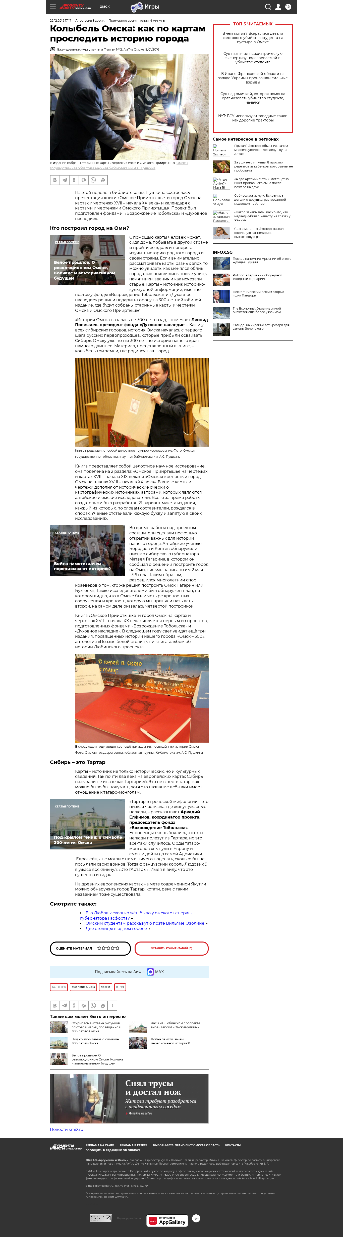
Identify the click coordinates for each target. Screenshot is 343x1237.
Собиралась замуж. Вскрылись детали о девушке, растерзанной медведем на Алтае (260, 199)
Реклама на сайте (100, 1145)
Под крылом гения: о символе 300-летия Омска (95, 1041)
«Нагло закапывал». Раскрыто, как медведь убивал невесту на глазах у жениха (262, 216)
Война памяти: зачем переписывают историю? (170, 1041)
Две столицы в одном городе (116, 928)
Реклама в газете (133, 1145)
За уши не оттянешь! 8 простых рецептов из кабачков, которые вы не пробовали (263, 166)
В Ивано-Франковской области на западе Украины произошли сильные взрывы (253, 78)
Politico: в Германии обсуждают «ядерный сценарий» (257, 277)
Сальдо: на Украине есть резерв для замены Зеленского (261, 326)
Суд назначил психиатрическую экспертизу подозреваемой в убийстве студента (252, 58)
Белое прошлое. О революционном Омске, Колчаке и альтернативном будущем (97, 1059)
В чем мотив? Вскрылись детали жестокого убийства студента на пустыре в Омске (252, 37)
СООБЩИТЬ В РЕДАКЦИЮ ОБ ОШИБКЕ (113, 1150)
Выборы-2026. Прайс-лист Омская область (186, 1145)
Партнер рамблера (129, 1218)
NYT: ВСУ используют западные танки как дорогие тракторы (253, 118)
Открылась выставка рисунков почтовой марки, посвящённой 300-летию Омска (96, 1027)
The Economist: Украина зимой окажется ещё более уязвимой (257, 310)
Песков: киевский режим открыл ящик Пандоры (258, 293)
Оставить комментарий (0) (171, 948)
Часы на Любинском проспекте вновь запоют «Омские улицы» (175, 1025)
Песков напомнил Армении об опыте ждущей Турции (262, 260)
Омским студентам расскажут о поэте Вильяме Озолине (145, 923)
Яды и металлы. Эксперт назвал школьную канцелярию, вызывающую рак (259, 233)
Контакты (233, 1145)
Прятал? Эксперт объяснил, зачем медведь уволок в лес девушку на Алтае (261, 150)
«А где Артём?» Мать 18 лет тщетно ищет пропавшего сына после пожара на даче (261, 183)
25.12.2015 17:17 (60, 20)
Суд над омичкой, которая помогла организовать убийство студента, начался (252, 98)
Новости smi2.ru (66, 1129)
